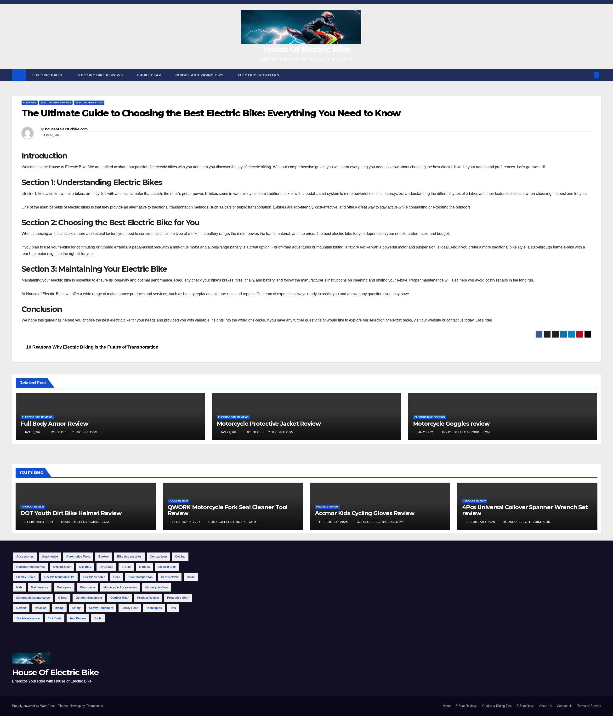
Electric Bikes (47, 75)
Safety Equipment (101, 608)
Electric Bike (167, 567)
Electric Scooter (94, 577)
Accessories (25, 556)
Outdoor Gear (119, 597)
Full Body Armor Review (54, 423)
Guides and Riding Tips (200, 75)
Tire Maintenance (28, 618)
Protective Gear (178, 597)
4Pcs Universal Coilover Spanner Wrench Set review (525, 510)
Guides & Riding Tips (497, 706)
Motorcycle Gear (156, 587)
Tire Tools (54, 618)
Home (447, 706)
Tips (173, 608)
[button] (588, 75)
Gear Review (169, 577)
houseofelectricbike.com (66, 129)
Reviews (40, 608)
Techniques (154, 608)
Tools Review (178, 500)
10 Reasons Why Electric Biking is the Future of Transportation (91, 347)
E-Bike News (525, 706)
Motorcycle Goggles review (451, 423)
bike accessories (129, 556)
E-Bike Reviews (466, 706)
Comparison (158, 556)
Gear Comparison (140, 577)
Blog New (29, 102)
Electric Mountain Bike (59, 577)
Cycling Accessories (30, 567)
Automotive (50, 556)
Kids (19, 587)
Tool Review (78, 618)
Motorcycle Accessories (120, 587)
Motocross (64, 587)
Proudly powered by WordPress (34, 706)
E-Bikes (144, 567)
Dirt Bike (85, 567)
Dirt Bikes (106, 567)
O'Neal (62, 597)
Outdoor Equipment (89, 597)
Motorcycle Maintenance (33, 597)
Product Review (33, 506)
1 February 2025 (39, 522)
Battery (103, 556)
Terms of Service (589, 706)
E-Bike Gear (149, 75)
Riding (59, 608)
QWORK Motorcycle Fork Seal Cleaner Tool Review (228, 510)
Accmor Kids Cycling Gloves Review (364, 513)
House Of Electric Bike (306, 49)
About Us (545, 706)
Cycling (180, 556)
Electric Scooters (259, 75)
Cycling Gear (62, 567)
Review (21, 608)
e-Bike (126, 567)
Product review (148, 597)
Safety (76, 608)
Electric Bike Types (89, 102)
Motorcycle (87, 587)
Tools (98, 618)
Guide (191, 577)
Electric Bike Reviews (100, 75)
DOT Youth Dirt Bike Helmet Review (70, 513)
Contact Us (565, 706)
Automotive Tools (78, 556)
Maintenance (39, 587)
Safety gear (130, 608)
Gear (116, 577)
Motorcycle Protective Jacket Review (268, 423)
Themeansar (94, 706)
